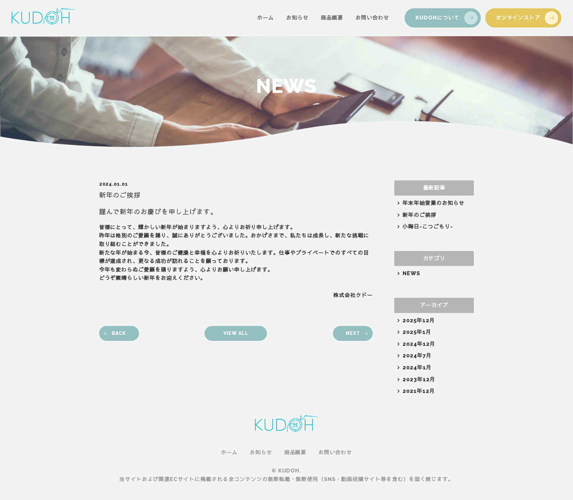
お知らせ (297, 18)
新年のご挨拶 (419, 215)
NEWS (411, 273)
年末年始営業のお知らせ (434, 203)
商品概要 (332, 18)
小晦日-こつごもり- (428, 226)
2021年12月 (419, 391)
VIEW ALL (235, 333)
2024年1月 (417, 367)
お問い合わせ (372, 18)
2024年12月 (419, 344)
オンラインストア (518, 18)
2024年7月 (417, 355)
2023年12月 (419, 379)
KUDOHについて (437, 18)
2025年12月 (419, 320)
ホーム (265, 18)
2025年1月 (417, 332)
